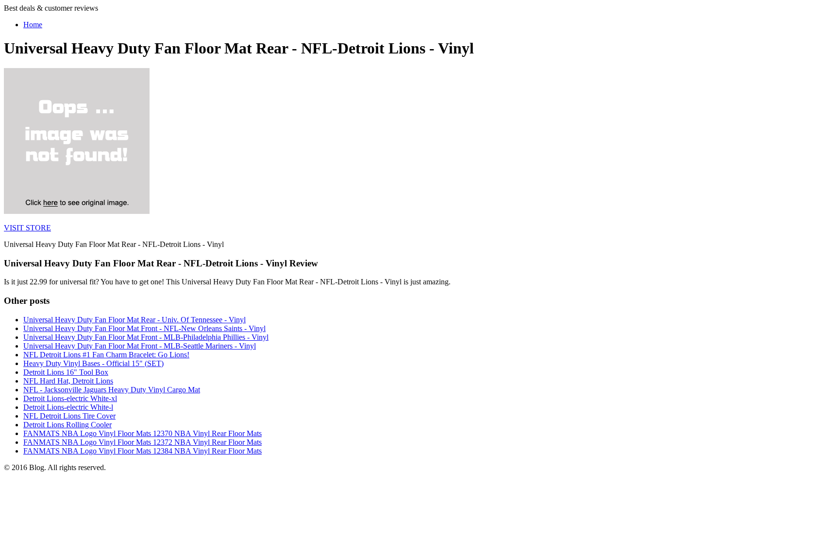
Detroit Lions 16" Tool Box (65, 372)
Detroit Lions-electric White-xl (70, 398)
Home (32, 24)
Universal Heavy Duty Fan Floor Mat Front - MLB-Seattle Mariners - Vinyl (139, 346)
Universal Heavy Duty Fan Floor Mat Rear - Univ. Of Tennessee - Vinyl (134, 319)
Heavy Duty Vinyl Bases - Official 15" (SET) (93, 363)
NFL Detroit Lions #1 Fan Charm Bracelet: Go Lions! (106, 354)
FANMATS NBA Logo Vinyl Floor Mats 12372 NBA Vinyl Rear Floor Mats (142, 442)
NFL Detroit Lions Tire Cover (69, 416)
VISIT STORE (27, 228)
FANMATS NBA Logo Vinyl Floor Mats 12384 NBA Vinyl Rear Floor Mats (142, 451)
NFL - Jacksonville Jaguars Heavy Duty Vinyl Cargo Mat (111, 389)
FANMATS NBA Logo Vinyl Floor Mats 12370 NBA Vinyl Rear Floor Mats (142, 433)
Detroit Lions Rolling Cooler (67, 424)
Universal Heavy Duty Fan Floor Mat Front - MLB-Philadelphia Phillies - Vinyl (145, 337)
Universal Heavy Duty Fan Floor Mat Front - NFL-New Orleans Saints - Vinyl (144, 328)
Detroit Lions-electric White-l (68, 407)
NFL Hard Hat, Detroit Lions (68, 381)
